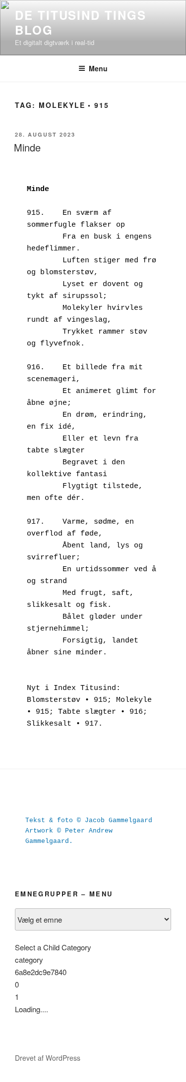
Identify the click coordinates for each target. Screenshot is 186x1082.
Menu (98, 68)
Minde (27, 147)
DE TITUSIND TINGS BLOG (80, 22)
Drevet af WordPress (47, 1058)
